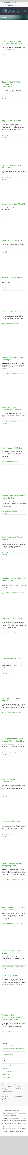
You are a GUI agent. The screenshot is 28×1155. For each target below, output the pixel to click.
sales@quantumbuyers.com (18, 2)
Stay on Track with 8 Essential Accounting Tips (14, 481)
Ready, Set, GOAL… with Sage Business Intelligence (14, 393)
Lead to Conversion (18, 1130)
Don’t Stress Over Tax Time (14, 608)
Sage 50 (4, 54)
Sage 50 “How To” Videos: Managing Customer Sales (14, 31)
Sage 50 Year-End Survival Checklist (14, 527)
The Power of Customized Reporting (14, 688)
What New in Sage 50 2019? (14, 267)
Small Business (15, 323)
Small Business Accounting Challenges (14, 343)
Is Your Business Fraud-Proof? (14, 302)
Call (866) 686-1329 (8, 2)
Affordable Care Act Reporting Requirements (14, 568)
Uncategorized (5, 671)
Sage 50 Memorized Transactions (14, 769)
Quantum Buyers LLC (13, 1128)
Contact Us (18, 1088)
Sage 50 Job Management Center (14, 940)
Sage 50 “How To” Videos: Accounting (14, 153)
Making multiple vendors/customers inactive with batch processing (14, 1005)
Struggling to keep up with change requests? (14, 852)
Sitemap (17, 1099)
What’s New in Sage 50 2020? (14, 230)
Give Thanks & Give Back (14, 648)
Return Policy (5, 1099)
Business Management (12, 135)
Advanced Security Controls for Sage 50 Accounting (14, 896)
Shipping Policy (5, 1098)
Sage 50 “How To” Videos (14, 111)
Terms (16, 1098)
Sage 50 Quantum (15, 632)
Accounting (4, 135)
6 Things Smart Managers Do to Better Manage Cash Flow (14, 728)
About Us (17, 1086)
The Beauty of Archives (14, 811)
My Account (5, 1096)
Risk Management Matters (14, 437)
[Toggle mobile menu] (25, 11)
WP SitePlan (22, 1131)
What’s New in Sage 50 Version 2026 (11, 1045)
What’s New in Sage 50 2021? (14, 193)
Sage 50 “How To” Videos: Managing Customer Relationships (14, 71)
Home (16, 1084)
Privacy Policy (18, 1096)
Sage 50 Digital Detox (10, 975)
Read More (4, 55)
